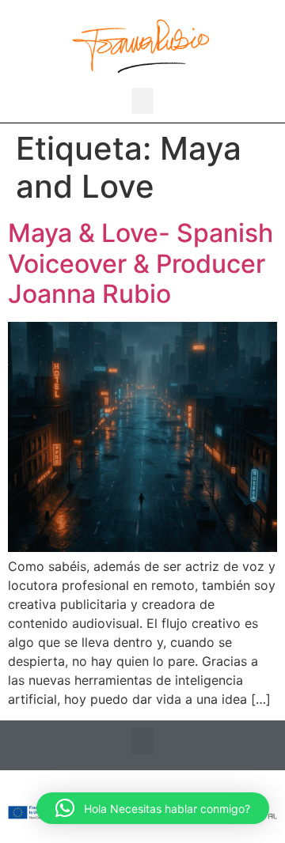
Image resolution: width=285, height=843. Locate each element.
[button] (142, 101)
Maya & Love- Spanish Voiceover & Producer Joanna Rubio (140, 263)
